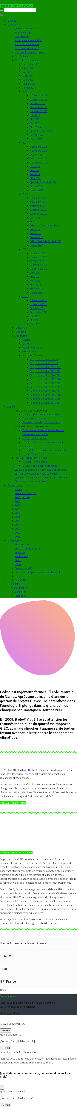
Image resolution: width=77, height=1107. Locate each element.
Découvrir (15, 24)
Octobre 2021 (37, 308)
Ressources (16, 540)
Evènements (16, 485)
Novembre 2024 (38, 150)
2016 (17, 536)
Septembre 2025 (38, 107)
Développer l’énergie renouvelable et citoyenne (42, 469)
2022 (25, 249)
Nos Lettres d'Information (28, 60)
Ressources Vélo (23, 568)
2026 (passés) (22, 497)
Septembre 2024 (38, 158)
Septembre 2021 (38, 312)
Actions (11, 406)
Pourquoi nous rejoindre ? (28, 40)
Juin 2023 (35, 217)
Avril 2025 (35, 123)
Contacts (14, 584)
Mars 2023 (35, 233)
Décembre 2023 (38, 198)
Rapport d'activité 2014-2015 (45, 398)
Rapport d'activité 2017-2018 (45, 387)
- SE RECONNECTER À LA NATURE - (33, 458)
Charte (25, 343)
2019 (17, 524)
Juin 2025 (35, 115)
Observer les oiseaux (35, 461)
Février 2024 (36, 186)
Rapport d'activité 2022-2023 (45, 367)
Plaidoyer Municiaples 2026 (31, 481)
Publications (21, 556)
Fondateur (20, 331)
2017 (17, 532)
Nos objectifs (22, 36)
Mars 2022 (35, 284)
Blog (17, 576)
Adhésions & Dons (19, 580)
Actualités (20, 552)
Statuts (26, 339)
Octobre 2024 (37, 154)
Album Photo (22, 544)
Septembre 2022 (38, 265)
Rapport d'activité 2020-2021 (45, 375)
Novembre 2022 (38, 257)
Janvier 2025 (36, 138)
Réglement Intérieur (32, 347)
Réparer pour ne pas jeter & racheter (43, 414)
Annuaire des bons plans (28, 548)
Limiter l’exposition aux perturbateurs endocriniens (43, 477)
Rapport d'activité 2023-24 (44, 363)
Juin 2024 (35, 166)
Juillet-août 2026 (31, 64)
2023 (25, 194)
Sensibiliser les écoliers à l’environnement (46, 450)
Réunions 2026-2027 (25, 493)
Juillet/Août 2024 (38, 162)
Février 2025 (36, 135)
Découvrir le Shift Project (13, 802)
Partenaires (21, 328)
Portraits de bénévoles (27, 44)
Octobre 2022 (37, 261)
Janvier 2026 (29, 87)
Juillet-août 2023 (38, 213)
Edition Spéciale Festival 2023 (45, 241)
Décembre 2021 (38, 300)
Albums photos (30, 351)
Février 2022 (36, 288)
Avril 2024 (35, 174)
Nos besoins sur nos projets (29, 52)
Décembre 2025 (38, 95)
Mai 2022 (34, 276)
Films (18, 560)
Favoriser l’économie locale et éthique (37, 473)
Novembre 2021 (38, 304)
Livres (18, 564)
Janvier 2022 (36, 292)
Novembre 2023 (38, 202)
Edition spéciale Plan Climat (44, 225)
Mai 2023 (34, 221)
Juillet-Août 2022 (38, 268)
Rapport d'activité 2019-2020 (45, 379)
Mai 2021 (34, 320)
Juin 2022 (35, 272)
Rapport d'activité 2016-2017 (45, 391)
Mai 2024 (34, 170)
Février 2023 (36, 237)
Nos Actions (21, 56)
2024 (25, 142)
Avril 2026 (27, 75)
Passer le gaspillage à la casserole (42, 422)
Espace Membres (19, 588)
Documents (21, 335)
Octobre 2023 (37, 205)
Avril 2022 (35, 280)
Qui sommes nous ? (25, 28)
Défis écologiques (34, 454)
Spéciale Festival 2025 (41, 131)
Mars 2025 (35, 127)
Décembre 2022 (38, 253)
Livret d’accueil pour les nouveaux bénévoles (38, 572)
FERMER (5, 1030)
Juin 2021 (35, 316)
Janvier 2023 (36, 245)
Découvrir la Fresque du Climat (16, 852)
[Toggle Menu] (1, 15)
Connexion (20, 591)
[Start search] (1, 10)
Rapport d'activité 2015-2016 (45, 395)
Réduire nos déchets (35, 418)
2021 (25, 296)
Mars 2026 (27, 79)
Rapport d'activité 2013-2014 (45, 402)
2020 (17, 521)
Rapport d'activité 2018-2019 (45, 383)
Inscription (20, 595)
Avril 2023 (35, 229)
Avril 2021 (35, 324)
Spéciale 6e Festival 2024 (43, 182)
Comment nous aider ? (27, 48)
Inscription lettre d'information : (16, 6)
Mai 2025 (34, 119)
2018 (17, 528)
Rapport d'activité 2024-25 (44, 359)
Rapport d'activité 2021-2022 (45, 371)
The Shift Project (36, 770)
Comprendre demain (35, 438)
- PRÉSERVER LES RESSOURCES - (32, 410)
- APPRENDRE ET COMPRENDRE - (32, 426)
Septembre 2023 (38, 209)
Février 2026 (28, 83)
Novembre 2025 (38, 99)
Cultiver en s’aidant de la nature (40, 465)
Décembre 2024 (38, 146)
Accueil (13, 20)
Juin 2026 (27, 68)
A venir (18, 489)
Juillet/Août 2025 (38, 111)
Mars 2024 (35, 178)
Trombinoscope (23, 32)
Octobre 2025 (37, 103)
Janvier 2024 (36, 190)
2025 (25, 91)
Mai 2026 (27, 72)
